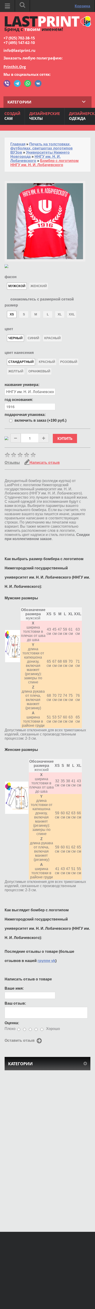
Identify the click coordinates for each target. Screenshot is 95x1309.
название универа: (22, 385)
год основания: (19, 400)
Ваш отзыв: (15, 1003)
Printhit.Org (14, 66)
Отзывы (12, 463)
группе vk (46, 961)
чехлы (44, 116)
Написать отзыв (45, 463)
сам (12, 116)
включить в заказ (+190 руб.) (40, 420)
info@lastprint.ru (19, 50)
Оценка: (12, 1023)
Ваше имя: (14, 988)
